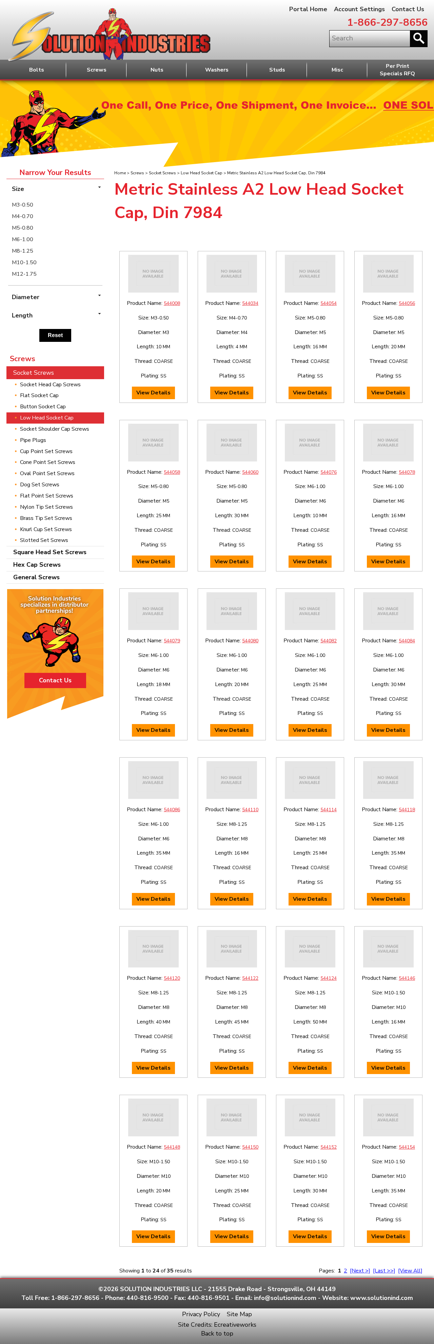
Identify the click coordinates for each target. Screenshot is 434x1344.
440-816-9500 (147, 1298)
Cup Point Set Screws (46, 451)
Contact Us (408, 9)
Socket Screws (162, 173)
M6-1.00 (22, 239)
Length (22, 315)
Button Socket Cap (43, 406)
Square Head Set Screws (49, 552)
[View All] (410, 1270)
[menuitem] (55, 205)
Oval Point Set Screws (47, 473)
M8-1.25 (22, 251)
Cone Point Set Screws (47, 462)
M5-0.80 (22, 228)
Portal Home (308, 9)
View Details (153, 392)
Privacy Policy (201, 1314)
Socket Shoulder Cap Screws (54, 429)
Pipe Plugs (33, 440)
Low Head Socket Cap (201, 173)
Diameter (25, 297)
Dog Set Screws (39, 484)
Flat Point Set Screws (46, 496)
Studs (277, 70)
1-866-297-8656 (387, 23)
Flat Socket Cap (39, 395)
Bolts (36, 70)
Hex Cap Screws (37, 565)
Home (120, 173)
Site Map (239, 1314)
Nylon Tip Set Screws (46, 507)
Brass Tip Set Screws (46, 518)
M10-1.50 (24, 262)
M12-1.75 (24, 274)
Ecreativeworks (235, 1325)
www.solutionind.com (381, 1298)
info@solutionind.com (285, 1298)
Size (18, 189)
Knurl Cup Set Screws (46, 529)
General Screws (36, 577)
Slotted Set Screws (44, 540)
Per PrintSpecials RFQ (397, 70)
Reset (55, 335)
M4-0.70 (22, 216)
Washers (217, 70)
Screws (96, 70)
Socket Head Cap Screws (50, 384)
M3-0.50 (22, 205)
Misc (337, 70)
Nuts (157, 70)
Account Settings (359, 9)
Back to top (217, 1333)
